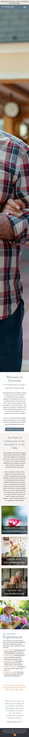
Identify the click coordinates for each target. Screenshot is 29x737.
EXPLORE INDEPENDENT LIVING (14, 531)
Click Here (9, 726)
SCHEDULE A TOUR (14, 429)
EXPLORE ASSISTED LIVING (14, 562)
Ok (14, 734)
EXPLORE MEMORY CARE (14, 593)
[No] (27, 732)
